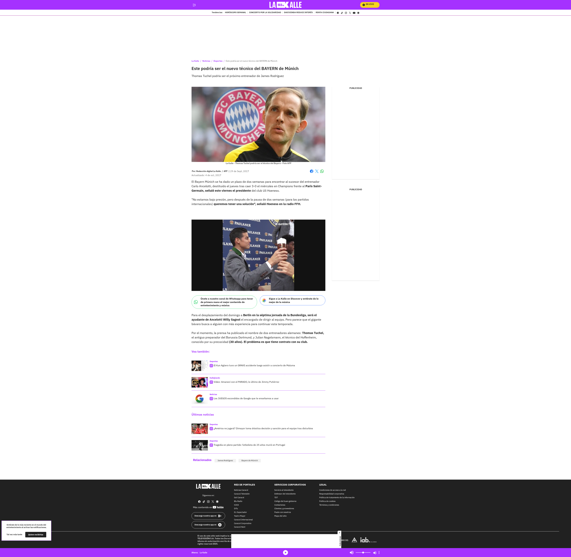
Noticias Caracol (241, 490)
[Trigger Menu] (194, 5)
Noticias (206, 61)
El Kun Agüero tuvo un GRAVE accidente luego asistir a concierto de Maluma (254, 365)
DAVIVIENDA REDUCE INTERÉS (298, 12)
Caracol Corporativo (242, 523)
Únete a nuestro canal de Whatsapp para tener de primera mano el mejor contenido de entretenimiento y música (227, 302)
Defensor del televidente (285, 494)
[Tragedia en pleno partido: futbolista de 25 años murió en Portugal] (200, 445)
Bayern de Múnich (249, 460)
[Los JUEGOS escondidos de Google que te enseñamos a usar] (200, 399)
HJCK (236, 505)
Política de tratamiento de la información (336, 498)
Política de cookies (327, 501)
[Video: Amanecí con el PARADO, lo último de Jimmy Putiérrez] (200, 382)
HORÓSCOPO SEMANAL (235, 12)
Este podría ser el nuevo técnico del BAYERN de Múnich (251, 61)
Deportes (218, 61)
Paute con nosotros (282, 512)
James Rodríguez (225, 460)
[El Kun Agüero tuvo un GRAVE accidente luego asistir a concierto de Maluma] (200, 366)
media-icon (285, 552)
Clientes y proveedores (284, 509)
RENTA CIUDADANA (325, 12)
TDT (276, 498)
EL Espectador (240, 512)
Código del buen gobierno (285, 501)
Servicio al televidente (284, 490)
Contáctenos (279, 505)
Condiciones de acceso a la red (332, 490)
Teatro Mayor (239, 516)
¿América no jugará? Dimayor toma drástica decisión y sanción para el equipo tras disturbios (263, 428)
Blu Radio (238, 501)
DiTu (236, 509)
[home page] (285, 5)
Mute (351, 552)
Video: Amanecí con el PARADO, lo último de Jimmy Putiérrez (246, 381)
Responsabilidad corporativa (331, 494)
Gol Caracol (239, 498)
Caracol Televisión (242, 494)
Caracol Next (239, 527)
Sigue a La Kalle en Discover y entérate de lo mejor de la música (294, 300)
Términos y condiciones (329, 505)
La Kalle (195, 61)
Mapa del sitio (280, 516)
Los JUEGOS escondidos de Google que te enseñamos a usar (246, 398)
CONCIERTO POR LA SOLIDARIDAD (265, 12)
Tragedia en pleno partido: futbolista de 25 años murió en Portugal (249, 444)
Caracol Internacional (243, 520)
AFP (226, 171)
